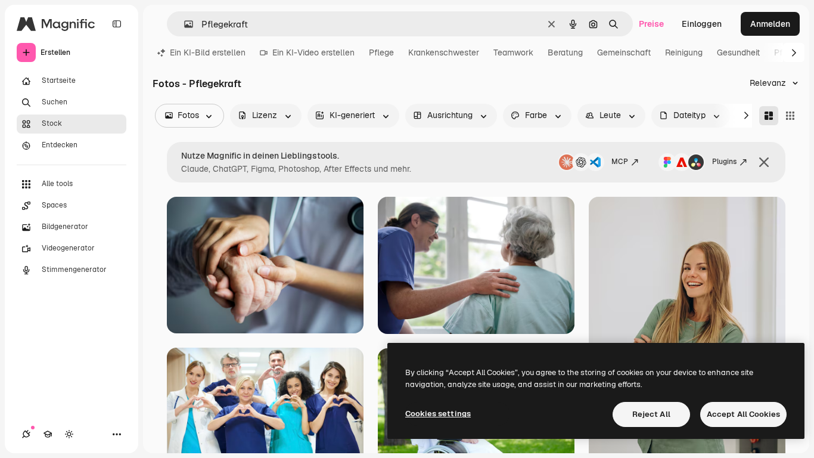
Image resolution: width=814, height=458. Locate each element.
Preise (651, 23)
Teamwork (513, 52)
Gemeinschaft (624, 52)
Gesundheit (738, 52)
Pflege (381, 52)
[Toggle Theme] (69, 434)
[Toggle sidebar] (116, 23)
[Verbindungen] (26, 434)
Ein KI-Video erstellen (313, 52)
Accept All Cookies (743, 414)
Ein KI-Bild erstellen (208, 52)
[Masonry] (768, 115)
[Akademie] (47, 434)
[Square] (790, 115)
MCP (619, 161)
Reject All (651, 414)
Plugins (724, 161)
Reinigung (684, 52)
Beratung (565, 52)
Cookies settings (438, 414)
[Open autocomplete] (183, 24)
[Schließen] (764, 162)
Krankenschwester (443, 52)
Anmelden (770, 23)
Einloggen (702, 23)
